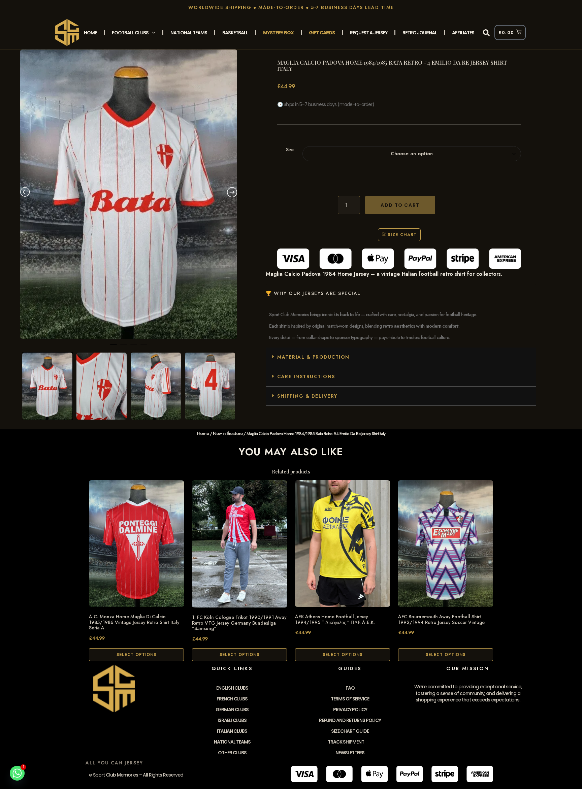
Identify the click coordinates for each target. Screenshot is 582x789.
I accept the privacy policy (293, 143)
